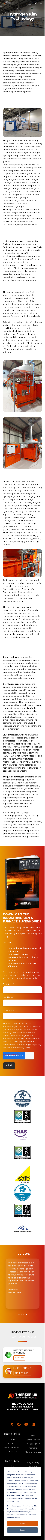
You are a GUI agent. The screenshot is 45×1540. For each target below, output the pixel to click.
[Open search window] (36, 3)
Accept (22, 1523)
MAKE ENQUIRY (22, 1373)
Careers (33, 1448)
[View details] (12, 1424)
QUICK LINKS (12, 1434)
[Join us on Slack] (19, 1424)
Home (12, 1439)
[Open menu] (41, 3)
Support (33, 1466)
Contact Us (12, 1451)
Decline (22, 1530)
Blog (33, 1436)
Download (19, 1358)
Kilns (12, 1466)
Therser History (33, 1444)
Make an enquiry (33, 1452)
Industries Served (11, 1447)
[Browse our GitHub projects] (26, 1424)
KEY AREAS (12, 1460)
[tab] (19, 1314)
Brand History (33, 1440)
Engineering (33, 1462)
